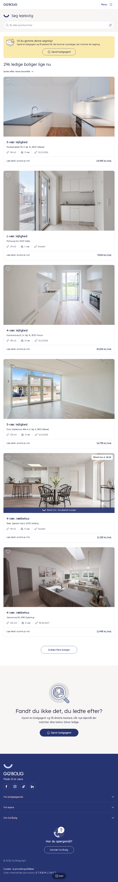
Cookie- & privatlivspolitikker (18, 868)
